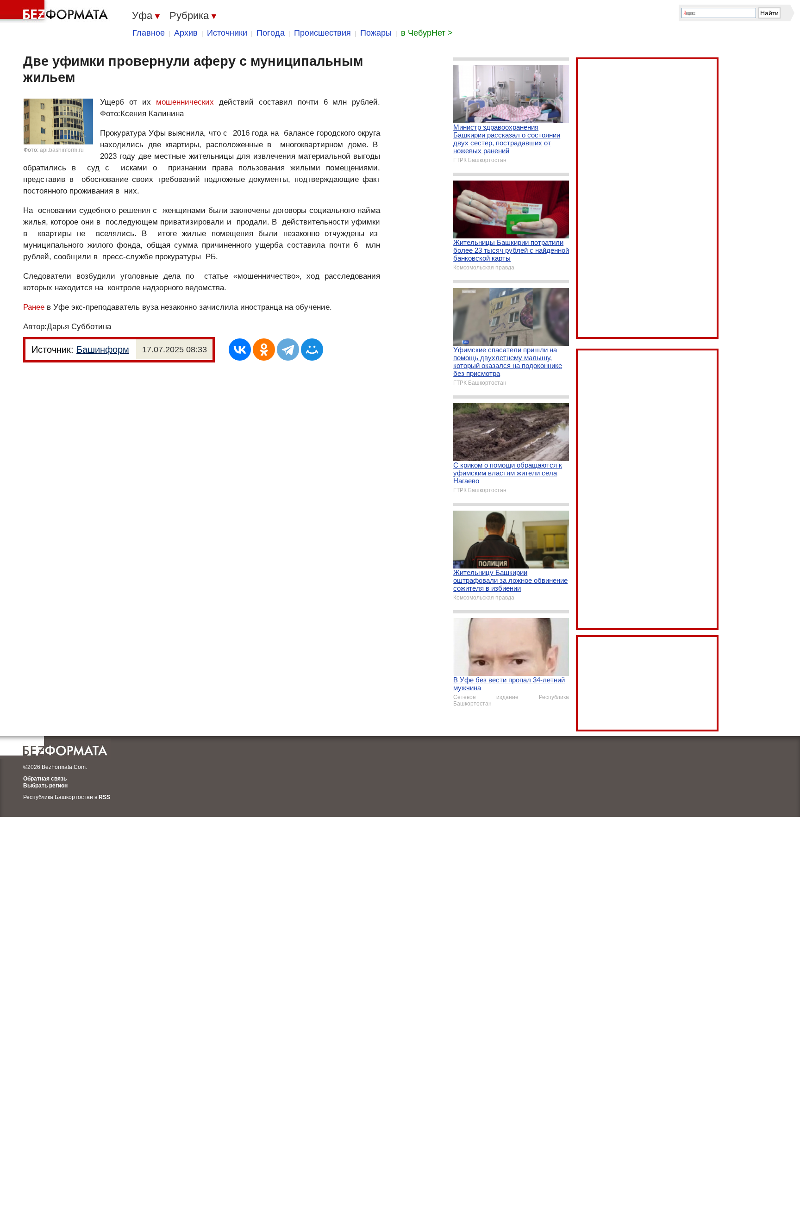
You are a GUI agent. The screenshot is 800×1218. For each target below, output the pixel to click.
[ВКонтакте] (240, 349)
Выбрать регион (45, 785)
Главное (148, 32)
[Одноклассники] (264, 349)
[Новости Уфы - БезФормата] (55, 11)
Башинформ (102, 349)
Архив (186, 32)
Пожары (376, 32)
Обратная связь (45, 778)
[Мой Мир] (312, 349)
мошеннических (185, 102)
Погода (270, 32)
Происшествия (322, 32)
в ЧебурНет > (427, 32)
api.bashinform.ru (62, 150)
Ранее (33, 307)
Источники (227, 32)
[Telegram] (288, 349)
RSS (104, 797)
